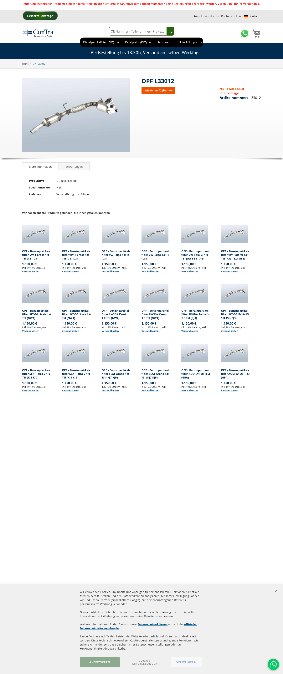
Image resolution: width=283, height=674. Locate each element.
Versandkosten (30, 271)
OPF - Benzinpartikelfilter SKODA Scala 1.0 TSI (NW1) (36, 314)
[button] (253, 16)
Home (25, 63)
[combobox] (141, 31)
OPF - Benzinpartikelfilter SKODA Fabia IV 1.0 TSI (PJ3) (195, 314)
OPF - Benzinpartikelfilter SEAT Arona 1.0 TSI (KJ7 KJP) (116, 373)
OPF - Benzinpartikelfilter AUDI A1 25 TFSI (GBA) (235, 373)
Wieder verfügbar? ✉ (158, 90)
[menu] (141, 42)
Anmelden (200, 16)
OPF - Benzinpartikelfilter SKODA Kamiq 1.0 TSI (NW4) (116, 314)
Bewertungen (74, 166)
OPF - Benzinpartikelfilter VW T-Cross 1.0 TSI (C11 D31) (36, 254)
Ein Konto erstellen (228, 16)
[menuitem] (100, 42)
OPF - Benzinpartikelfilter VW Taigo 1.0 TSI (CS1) (116, 254)
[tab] (40, 166)
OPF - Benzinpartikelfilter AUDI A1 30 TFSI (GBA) (195, 373)
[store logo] (38, 33)
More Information (40, 166)
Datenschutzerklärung (153, 624)
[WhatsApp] (273, 664)
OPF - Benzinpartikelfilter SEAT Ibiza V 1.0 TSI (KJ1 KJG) (36, 373)
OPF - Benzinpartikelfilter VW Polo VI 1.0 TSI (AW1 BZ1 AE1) (195, 254)
